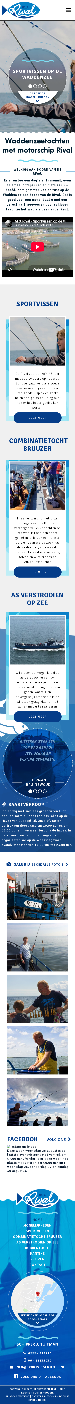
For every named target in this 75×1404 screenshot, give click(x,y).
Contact (37, 1265)
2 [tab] (35, 86)
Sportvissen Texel (46, 1389)
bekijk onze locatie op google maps (37, 1317)
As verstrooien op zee (37, 1242)
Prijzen (37, 1259)
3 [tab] (40, 86)
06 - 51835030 (39, 1361)
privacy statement (17, 1396)
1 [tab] (30, 86)
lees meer (37, 418)
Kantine (37, 1254)
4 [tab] (45, 86)
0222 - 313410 (40, 1353)
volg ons (56, 1139)
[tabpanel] (38, 98)
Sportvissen (37, 1231)
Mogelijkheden (37, 1225)
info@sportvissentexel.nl (40, 1367)
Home (37, 1220)
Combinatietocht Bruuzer (37, 1237)
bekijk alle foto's (48, 864)
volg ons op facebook (40, 1377)
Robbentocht (37, 1248)
